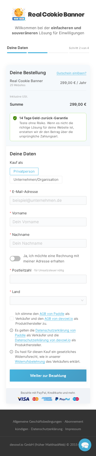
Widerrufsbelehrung (30, 361)
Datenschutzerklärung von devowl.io (43, 340)
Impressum (73, 428)
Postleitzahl (38, 270)
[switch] (15, 258)
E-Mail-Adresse (25, 191)
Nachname (21, 234)
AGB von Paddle (52, 314)
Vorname (19, 213)
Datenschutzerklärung (46, 428)
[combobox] (47, 300)
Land (16, 291)
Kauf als (16, 162)
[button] (85, 445)
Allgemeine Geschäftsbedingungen (37, 421)
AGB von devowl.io (59, 318)
